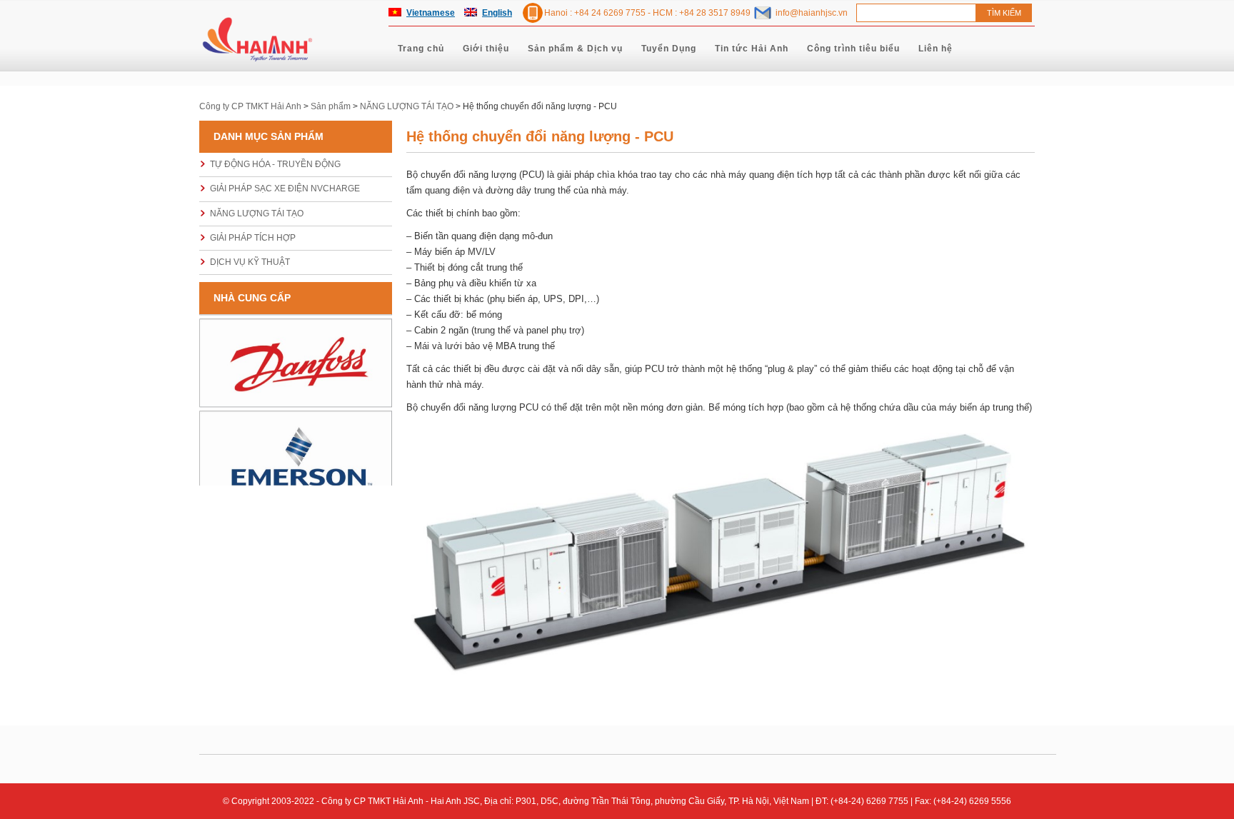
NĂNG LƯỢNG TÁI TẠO (257, 213)
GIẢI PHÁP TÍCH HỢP (253, 238)
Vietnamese (430, 13)
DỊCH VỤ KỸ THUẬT (250, 262)
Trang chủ (421, 49)
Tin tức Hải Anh (751, 49)
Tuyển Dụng (668, 49)
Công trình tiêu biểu (853, 49)
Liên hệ (935, 49)
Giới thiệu (486, 49)
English (497, 13)
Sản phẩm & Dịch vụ (575, 49)
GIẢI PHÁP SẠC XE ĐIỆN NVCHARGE (285, 189)
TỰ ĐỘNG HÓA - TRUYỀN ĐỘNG (275, 164)
